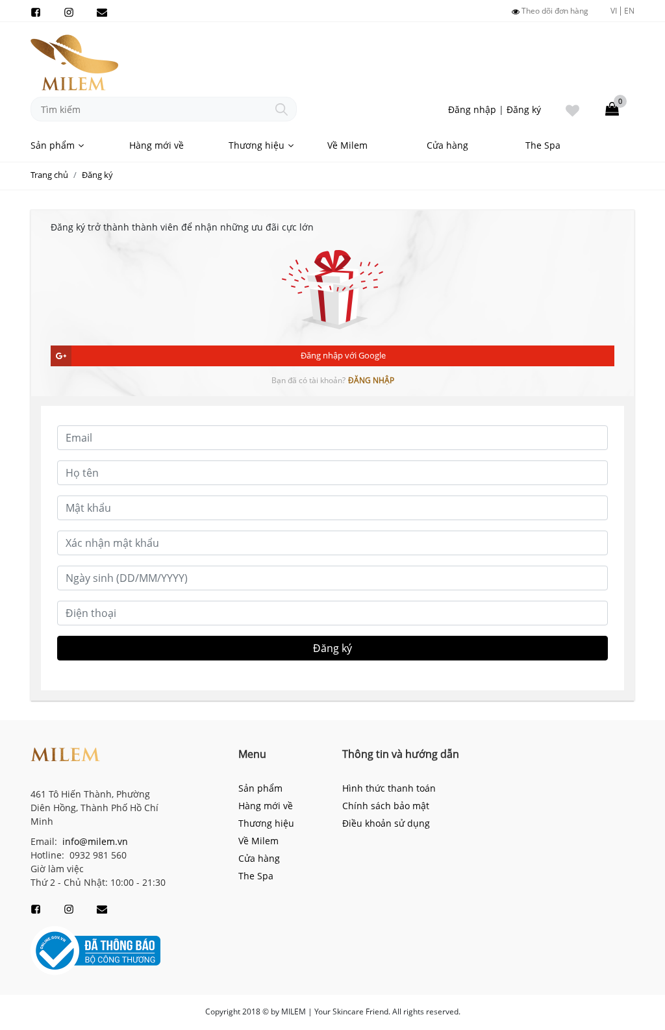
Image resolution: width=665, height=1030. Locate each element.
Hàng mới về (156, 145)
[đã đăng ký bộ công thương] (95, 950)
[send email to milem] (102, 11)
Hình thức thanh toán (389, 788)
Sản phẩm (53, 145)
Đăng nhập (472, 109)
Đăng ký (524, 109)
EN (629, 11)
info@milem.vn (94, 841)
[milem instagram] (69, 11)
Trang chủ (49, 175)
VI (613, 10)
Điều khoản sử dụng (386, 823)
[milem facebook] (36, 11)
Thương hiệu (256, 145)
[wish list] (572, 109)
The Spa (542, 145)
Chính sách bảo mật (385, 805)
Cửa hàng (447, 145)
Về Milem (347, 145)
